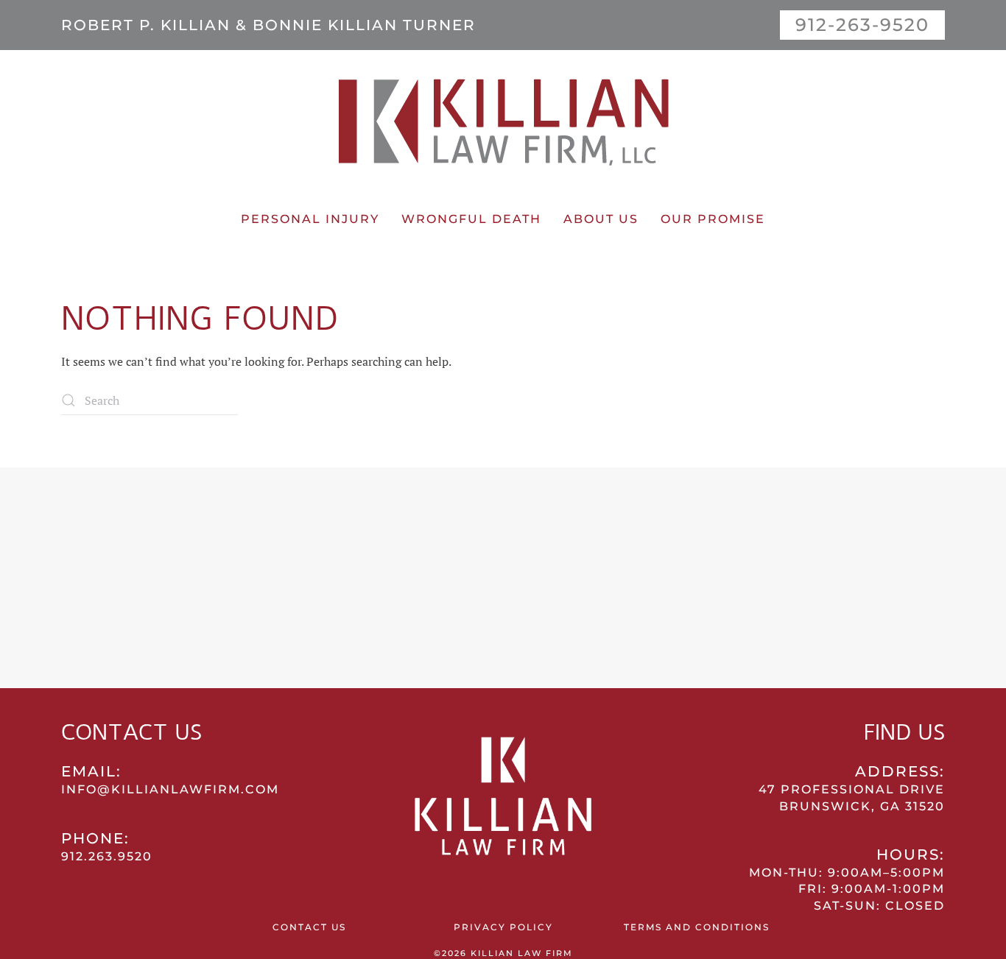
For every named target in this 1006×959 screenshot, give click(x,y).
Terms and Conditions (697, 927)
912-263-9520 (862, 24)
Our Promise (713, 219)
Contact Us (309, 927)
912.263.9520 (106, 856)
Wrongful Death (471, 219)
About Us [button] (601, 219)
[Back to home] (503, 120)
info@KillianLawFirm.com (170, 789)
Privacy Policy (503, 927)
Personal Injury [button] (310, 219)
